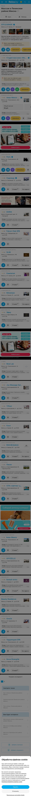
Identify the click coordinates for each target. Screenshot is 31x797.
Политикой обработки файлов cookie (12, 781)
